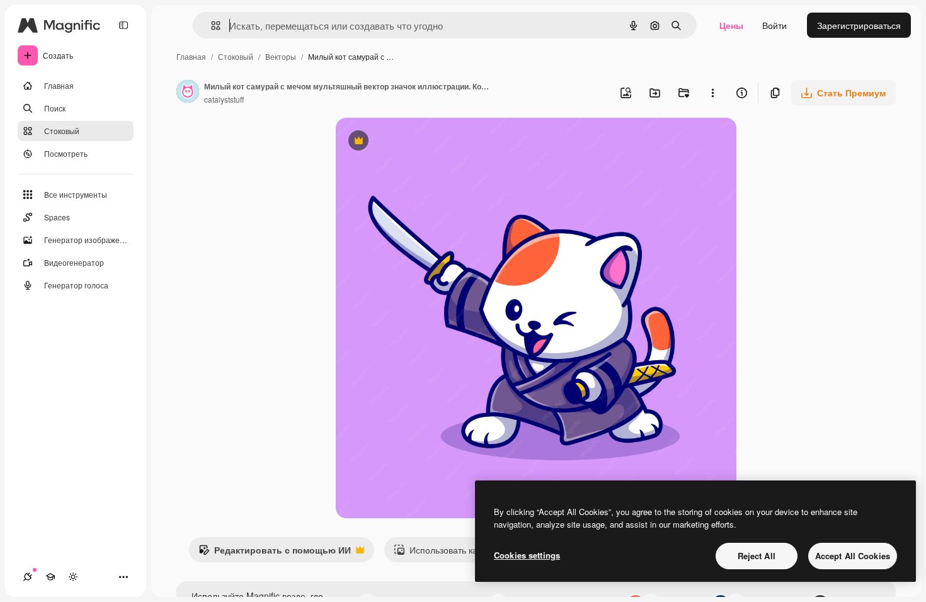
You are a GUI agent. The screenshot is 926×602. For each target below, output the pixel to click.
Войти (774, 25)
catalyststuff (224, 99)
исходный (420, 142)
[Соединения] (28, 577)
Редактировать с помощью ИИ (274, 552)
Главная (191, 56)
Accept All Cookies (852, 556)
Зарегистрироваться (859, 25)
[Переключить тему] (73, 577)
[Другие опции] (712, 92)
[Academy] (50, 577)
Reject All (756, 556)
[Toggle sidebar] (123, 25)
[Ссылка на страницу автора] (187, 92)
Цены (731, 25)
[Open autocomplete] (210, 25)
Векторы (280, 56)
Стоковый (235, 56)
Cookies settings (527, 555)
